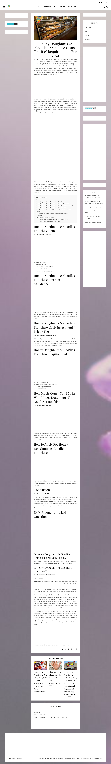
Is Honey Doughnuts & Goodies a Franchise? (49, 221)
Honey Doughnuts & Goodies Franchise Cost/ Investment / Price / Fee (55, 206)
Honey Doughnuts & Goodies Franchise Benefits (49, 202)
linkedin (87, 35)
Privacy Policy (59, 7)
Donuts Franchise (39, 645)
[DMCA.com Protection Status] (16, 24)
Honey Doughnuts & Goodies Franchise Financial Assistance (52, 204)
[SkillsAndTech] (9, 7)
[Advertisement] (55, 87)
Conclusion (39, 215)
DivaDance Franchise (46, 235)
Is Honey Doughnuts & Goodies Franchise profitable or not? (53, 219)
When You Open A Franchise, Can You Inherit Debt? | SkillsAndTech (55, 677)
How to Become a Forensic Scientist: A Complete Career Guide (93, 210)
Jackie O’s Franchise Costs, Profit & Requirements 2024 (50, 717)
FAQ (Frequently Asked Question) (45, 217)
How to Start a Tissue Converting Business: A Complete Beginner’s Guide (93, 195)
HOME (37, 7)
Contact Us (46, 7)
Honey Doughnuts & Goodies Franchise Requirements (51, 208)
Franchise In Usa (65, 645)
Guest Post (72, 7)
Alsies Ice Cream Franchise (93, 222)
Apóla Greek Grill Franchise (48, 335)
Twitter (87, 31)
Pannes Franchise (45, 405)
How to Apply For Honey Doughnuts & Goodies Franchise (52, 213)
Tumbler (87, 39)
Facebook (88, 27)
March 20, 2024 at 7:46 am (40, 714)
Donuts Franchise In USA (52, 645)
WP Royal (19, 758)
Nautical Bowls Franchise (48, 575)
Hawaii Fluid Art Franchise (48, 494)
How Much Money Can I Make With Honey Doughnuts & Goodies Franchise (53, 210)
